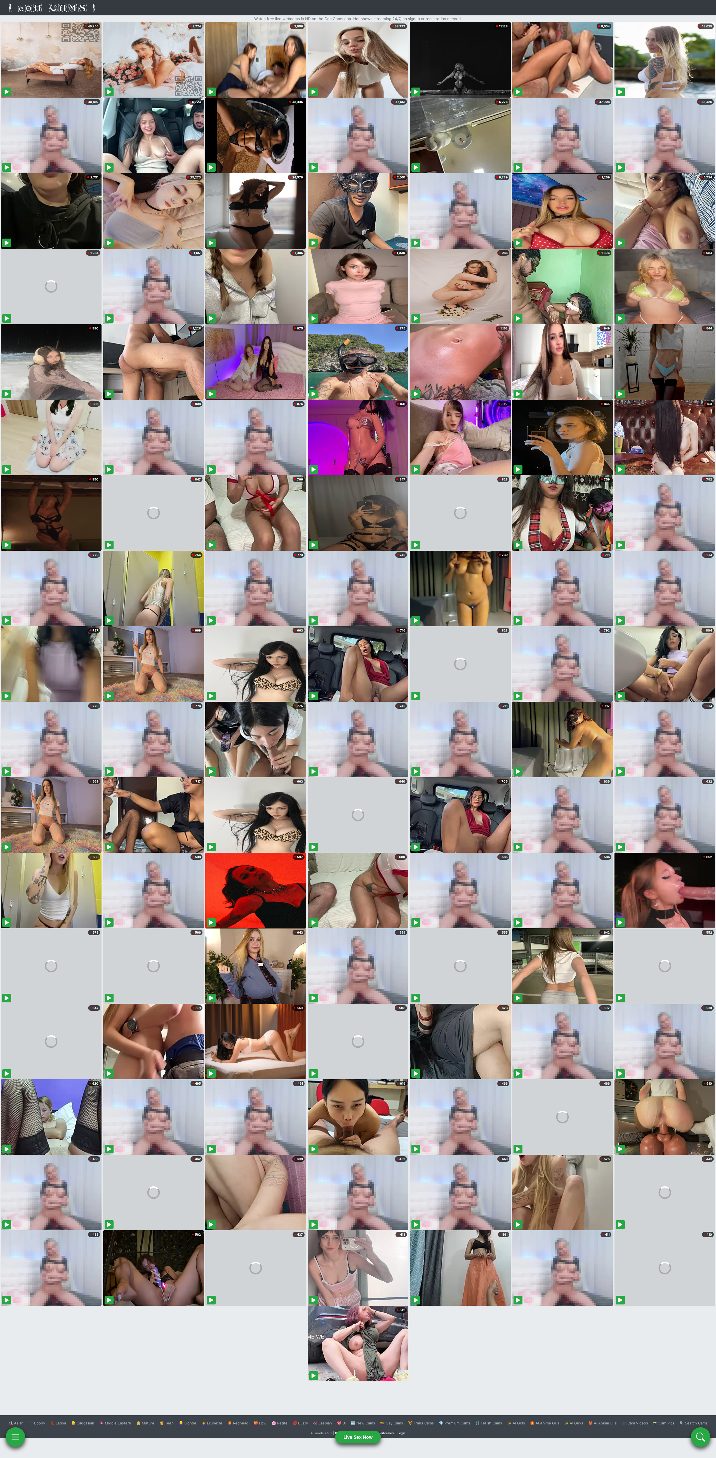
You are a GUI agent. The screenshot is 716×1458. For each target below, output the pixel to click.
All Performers (384, 1433)
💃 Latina (58, 1423)
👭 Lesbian (322, 1423)
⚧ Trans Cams (421, 1423)
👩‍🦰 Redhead (237, 1423)
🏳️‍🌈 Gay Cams (391, 1423)
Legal (401, 1433)
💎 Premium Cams (454, 1423)
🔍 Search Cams (693, 1423)
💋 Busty (300, 1423)
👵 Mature (145, 1423)
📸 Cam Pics (663, 1423)
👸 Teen (166, 1423)
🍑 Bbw (260, 1423)
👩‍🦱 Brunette (211, 1423)
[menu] (15, 1437)
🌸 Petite (280, 1423)
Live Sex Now (358, 1437)
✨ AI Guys (573, 1423)
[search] (700, 1437)
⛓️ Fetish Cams (488, 1423)
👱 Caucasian (82, 1423)
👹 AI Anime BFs (602, 1423)
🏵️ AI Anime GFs (544, 1423)
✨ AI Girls (516, 1423)
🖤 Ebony (37, 1423)
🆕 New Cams (363, 1423)
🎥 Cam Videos (635, 1423)
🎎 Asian (15, 1423)
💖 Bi (341, 1423)
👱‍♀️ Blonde (187, 1423)
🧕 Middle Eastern (115, 1423)
